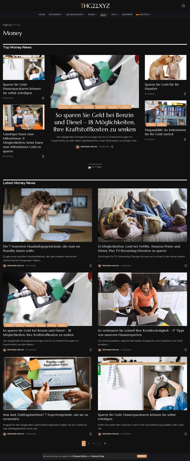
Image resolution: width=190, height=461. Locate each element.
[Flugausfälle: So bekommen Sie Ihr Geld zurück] (165, 112)
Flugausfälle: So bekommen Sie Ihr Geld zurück (165, 132)
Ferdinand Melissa (89, 147)
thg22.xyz (95, 5)
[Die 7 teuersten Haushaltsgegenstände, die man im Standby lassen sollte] (47, 215)
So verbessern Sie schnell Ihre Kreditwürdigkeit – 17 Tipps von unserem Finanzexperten (141, 332)
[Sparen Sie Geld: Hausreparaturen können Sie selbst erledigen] (24, 67)
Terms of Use (97, 456)
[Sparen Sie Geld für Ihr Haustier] (165, 67)
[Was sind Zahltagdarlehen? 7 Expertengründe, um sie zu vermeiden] (47, 383)
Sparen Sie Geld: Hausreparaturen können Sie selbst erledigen (22, 88)
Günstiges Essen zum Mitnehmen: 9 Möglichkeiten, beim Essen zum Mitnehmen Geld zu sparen (23, 142)
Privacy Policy (80, 456)
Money (9, 129)
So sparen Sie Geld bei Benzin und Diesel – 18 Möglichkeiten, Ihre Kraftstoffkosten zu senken (94, 122)
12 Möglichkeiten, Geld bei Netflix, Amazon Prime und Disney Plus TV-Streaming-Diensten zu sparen (139, 248)
